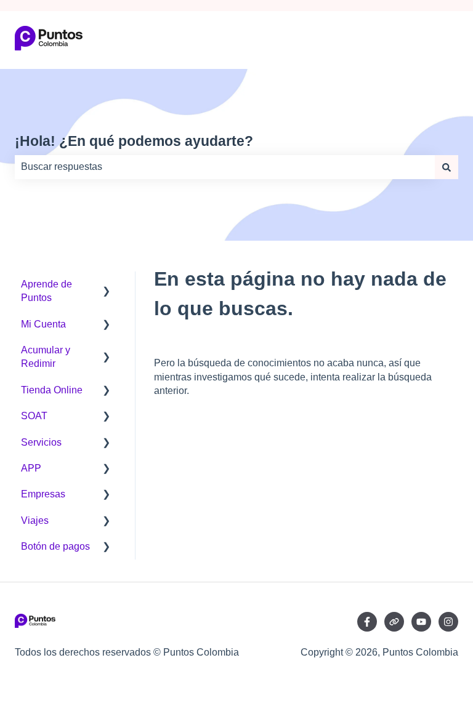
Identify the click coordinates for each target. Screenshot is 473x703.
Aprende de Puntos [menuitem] (46, 291)
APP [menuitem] (31, 468)
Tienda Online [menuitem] (52, 390)
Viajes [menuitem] (35, 520)
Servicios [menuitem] (41, 442)
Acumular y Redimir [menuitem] (45, 357)
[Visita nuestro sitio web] (394, 622)
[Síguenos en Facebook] (367, 622)
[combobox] (225, 167)
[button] (106, 285)
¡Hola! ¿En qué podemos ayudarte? (134, 141)
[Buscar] (446, 167)
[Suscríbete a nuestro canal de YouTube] (421, 622)
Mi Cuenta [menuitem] (43, 324)
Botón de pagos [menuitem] (55, 546)
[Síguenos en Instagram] (448, 622)
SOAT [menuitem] (34, 416)
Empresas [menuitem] (43, 494)
